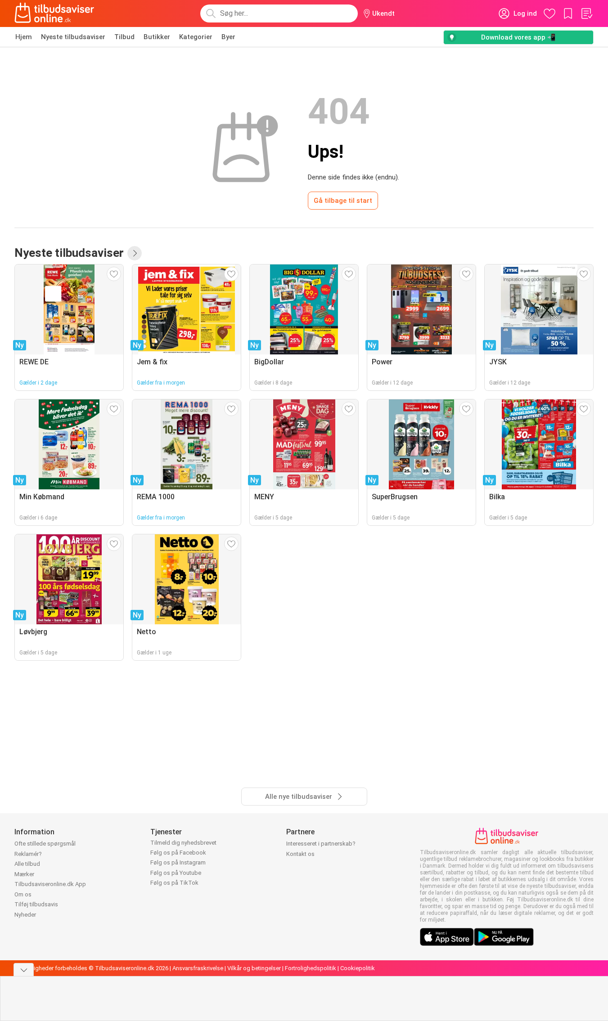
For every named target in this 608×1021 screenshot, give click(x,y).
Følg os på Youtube (175, 872)
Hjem (23, 37)
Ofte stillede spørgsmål (45, 843)
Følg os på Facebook (178, 852)
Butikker (157, 37)
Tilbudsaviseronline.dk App (50, 884)
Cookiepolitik (357, 968)
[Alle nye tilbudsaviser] (134, 253)
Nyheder (25, 914)
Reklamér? (28, 854)
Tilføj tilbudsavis (36, 904)
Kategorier (195, 37)
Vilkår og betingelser (254, 968)
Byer (228, 37)
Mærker (24, 874)
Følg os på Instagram (178, 862)
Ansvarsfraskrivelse (197, 968)
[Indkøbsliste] (586, 13)
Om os (23, 894)
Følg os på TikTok (174, 882)
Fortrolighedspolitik (310, 968)
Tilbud (124, 37)
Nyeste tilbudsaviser (73, 37)
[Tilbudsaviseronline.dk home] (54, 13)
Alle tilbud (27, 863)
